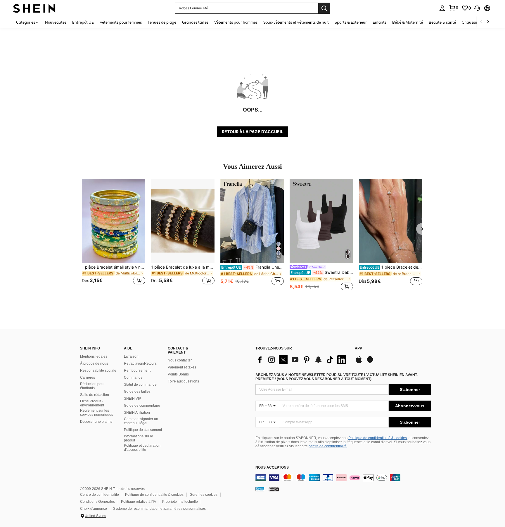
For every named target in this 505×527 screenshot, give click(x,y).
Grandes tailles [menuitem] (195, 22)
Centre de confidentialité (99, 495)
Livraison (131, 356)
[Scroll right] (488, 22)
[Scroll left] (481, 22)
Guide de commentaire (142, 405)
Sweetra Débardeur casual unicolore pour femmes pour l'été (321, 272)
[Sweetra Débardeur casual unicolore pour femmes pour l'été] (321, 221)
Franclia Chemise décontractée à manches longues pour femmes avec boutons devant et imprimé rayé (252, 267)
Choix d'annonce (93, 509)
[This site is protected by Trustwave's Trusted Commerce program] (259, 489)
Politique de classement (143, 430)
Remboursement (137, 370)
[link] (454, 7)
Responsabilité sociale (98, 370)
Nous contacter (180, 360)
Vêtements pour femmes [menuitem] (121, 22)
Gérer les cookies (203, 495)
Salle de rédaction (94, 395)
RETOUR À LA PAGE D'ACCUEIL (252, 131)
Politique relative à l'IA (138, 502)
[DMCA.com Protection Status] (274, 489)
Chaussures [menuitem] (472, 22)
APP (358, 348)
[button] (477, 8)
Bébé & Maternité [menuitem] (407, 22)
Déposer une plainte (96, 422)
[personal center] (442, 8)
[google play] (370, 362)
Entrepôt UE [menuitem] (83, 22)
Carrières (87, 377)
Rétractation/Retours (140, 363)
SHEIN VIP (132, 398)
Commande (133, 377)
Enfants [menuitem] (379, 22)
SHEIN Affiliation (137, 413)
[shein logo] (34, 8)
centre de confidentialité (328, 446)
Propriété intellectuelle (180, 502)
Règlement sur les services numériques (96, 412)
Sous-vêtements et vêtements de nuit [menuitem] (296, 22)
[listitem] (113, 235)
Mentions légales (93, 356)
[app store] (359, 362)
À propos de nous (94, 363)
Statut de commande (140, 384)
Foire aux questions (183, 381)
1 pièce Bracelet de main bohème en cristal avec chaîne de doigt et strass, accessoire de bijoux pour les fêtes (391, 267)
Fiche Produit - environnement (92, 403)
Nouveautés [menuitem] (55, 22)
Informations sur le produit (138, 438)
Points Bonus (178, 374)
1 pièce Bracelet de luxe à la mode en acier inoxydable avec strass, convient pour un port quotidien (183, 267)
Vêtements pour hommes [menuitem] (235, 22)
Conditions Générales (97, 502)
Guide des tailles (137, 391)
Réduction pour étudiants (92, 386)
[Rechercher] (324, 8)
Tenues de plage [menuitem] (162, 22)
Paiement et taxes (182, 367)
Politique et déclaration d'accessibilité (142, 447)
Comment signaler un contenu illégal (141, 421)
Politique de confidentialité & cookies (377, 438)
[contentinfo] (343, 477)
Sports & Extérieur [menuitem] (351, 22)
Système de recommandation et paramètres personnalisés (159, 509)
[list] (302, 359)
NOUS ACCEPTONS (272, 467)
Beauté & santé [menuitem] (442, 22)
